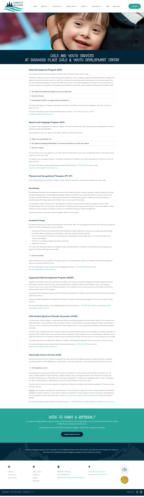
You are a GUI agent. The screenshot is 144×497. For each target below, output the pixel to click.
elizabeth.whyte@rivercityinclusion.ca (101, 402)
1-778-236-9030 (75, 402)
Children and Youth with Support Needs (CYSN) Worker (78, 395)
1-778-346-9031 (85, 305)
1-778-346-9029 (82, 344)
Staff (107, 6)
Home (35, 6)
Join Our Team (70, 6)
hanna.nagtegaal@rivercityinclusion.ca (42, 269)
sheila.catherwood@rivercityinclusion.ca (43, 347)
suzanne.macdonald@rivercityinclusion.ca (43, 168)
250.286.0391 (66, 471)
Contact (83, 6)
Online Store (116, 6)
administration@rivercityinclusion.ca (73, 477)
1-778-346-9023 (81, 267)
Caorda (32, 492)
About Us (44, 6)
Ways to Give (96, 6)
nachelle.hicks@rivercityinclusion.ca (41, 114)
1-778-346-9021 (82, 165)
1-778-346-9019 (78, 112)
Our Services (56, 6)
